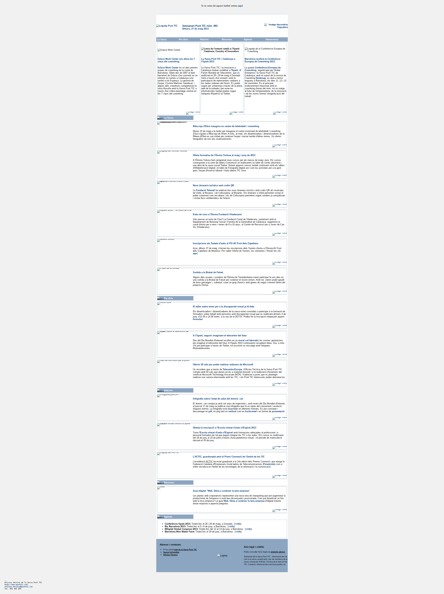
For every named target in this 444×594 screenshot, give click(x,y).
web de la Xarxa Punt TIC (185, 550)
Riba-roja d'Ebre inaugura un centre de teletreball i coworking (226, 126)
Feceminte (269, 464)
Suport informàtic (171, 552)
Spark (235, 70)
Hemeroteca (272, 39)
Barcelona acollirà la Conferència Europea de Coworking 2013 (262, 60)
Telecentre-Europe (232, 369)
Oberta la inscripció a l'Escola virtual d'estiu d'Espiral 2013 (224, 427)
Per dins (183, 39)
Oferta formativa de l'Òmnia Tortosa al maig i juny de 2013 (224, 155)
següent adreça (278, 552)
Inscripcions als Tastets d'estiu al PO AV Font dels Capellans (225, 243)
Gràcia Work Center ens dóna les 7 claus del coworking (176, 60)
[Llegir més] (193, 111)
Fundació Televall (205, 190)
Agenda (248, 39)
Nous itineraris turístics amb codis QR (213, 185)
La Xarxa (161, 39)
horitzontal (251, 411)
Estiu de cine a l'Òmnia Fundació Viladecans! (217, 214)
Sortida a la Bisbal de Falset (208, 272)
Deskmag (261, 78)
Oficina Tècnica (170, 555)
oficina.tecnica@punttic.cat (19, 586)
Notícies (204, 39)
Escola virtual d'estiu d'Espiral (216, 432)
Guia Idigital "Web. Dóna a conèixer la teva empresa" (221, 491)
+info (238, 524)
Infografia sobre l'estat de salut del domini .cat (218, 398)
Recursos (227, 39)
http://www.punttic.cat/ (16, 584)
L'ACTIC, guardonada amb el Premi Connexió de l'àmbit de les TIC (228, 456)
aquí (240, 6)
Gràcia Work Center (168, 67)
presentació (278, 411)
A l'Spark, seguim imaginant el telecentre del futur (220, 335)
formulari (198, 319)
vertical (232, 411)
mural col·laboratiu (248, 340)
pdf (210, 411)
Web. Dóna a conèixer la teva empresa (244, 501)
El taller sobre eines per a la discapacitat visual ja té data (223, 306)
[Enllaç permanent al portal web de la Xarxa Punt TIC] (166, 25)
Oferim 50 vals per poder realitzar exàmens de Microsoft (223, 364)
